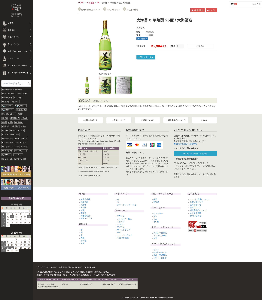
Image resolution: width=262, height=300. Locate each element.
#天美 (10, 122)
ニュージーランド (124, 235)
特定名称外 (85, 215)
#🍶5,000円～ (20, 106)
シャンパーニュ (125, 219)
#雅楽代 (13, 130)
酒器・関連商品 (160, 255)
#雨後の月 (5, 126)
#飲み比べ (15, 102)
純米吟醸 (84, 202)
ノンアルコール (160, 235)
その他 (83, 240)
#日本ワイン (6, 155)
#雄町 (20, 114)
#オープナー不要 (21, 151)
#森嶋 (4, 122)
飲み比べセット (160, 252)
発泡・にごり (86, 218)
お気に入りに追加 (146, 57)
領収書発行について (198, 210)
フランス (121, 216)
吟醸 (82, 210)
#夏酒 (19, 93)
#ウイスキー (18, 155)
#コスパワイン (7, 151)
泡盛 (82, 243)
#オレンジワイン (8, 147)
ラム (155, 219)
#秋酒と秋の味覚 (8, 93)
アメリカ (121, 227)
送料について (195, 205)
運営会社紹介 (90, 267)
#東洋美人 (19, 122)
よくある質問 (132, 9)
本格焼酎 (90, 3)
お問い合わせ (195, 215)
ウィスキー (158, 213)
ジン (155, 216)
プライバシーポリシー (46, 267)
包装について (195, 207)
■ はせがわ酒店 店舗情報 (185, 144)
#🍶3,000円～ (7, 106)
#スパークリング (8, 143)
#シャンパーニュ (21, 139)
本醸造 (83, 213)
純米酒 (83, 205)
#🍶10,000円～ (8, 110)
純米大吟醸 (85, 199)
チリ (119, 232)
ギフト (156, 249)
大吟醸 (83, 207)
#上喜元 (21, 130)
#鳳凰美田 (15, 126)
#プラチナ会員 (20, 159)
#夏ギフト (5, 102)
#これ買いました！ (9, 114)
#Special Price (7, 139)
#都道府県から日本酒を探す (12, 89)
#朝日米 (5, 118)
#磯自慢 (24, 118)
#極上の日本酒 (21, 110)
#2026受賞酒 (7, 98)
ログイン (212, 10)
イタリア (121, 221)
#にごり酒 (18, 98)
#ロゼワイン (21, 143)
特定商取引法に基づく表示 (70, 267)
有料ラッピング (160, 258)
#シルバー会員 (7, 159)
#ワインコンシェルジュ (10, 134)
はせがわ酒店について (90, 9)
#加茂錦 (5, 130)
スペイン (121, 224)
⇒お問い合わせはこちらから (195, 153)
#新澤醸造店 (14, 118)
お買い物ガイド (113, 9)
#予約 (25, 93)
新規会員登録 (198, 10)
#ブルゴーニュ (22, 147)
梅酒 (155, 199)
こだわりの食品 (160, 233)
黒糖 (82, 238)
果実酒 (156, 202)
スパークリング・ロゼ (126, 205)
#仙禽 (23, 126)
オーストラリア (123, 230)
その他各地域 (123, 238)
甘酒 (155, 238)
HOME (81, 3)
